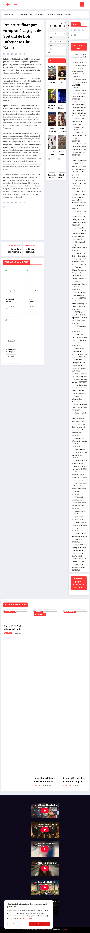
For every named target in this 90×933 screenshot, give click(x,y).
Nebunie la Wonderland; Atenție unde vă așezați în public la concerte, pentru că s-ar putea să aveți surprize (52, 107)
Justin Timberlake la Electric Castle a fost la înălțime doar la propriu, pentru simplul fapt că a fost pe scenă (62, 107)
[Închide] (50, 902)
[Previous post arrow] (4, 248)
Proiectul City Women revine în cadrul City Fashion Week (79, 441)
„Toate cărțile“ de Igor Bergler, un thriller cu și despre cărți (79, 525)
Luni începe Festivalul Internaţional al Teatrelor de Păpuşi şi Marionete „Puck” (32, 250)
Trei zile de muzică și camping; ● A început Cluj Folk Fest (79, 303)
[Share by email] (25, 55)
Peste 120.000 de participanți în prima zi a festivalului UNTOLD (79, 93)
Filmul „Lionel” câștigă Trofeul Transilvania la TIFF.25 (32, 300)
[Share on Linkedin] (21, 55)
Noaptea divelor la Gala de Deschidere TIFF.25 (79, 295)
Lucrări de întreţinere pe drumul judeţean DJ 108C (14, 250)
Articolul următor (31, 245)
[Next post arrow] (41, 248)
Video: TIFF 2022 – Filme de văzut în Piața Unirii (13, 628)
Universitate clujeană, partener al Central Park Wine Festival (44, 780)
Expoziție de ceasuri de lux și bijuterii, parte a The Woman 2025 (52, 153)
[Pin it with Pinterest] (17, 55)
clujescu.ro (10, 4)
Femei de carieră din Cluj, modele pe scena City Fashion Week (52, 84)
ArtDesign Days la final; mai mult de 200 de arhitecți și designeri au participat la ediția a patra (79, 233)
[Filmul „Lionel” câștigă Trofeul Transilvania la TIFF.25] (33, 279)
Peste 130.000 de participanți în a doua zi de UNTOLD (79, 82)
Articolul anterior (15, 245)
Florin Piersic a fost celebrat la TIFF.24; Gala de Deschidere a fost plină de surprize (51, 130)
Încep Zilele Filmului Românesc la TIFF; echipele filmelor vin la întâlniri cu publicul (79, 272)
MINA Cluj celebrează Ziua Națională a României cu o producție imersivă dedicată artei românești (79, 401)
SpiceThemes (63, 929)
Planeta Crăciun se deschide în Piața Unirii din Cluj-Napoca (79, 452)
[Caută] (87, 4)
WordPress (43, 929)
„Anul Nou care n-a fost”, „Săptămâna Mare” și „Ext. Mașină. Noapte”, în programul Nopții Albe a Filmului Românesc (62, 153)
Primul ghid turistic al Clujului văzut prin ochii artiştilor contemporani (74, 780)
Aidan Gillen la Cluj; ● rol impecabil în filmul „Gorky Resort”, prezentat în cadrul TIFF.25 (11, 350)
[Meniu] (82, 4)
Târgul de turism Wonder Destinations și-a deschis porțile (79, 536)
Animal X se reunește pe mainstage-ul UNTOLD (79, 135)
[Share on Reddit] (13, 55)
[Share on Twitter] (9, 55)
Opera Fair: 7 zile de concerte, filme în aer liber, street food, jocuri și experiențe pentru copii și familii (11, 300)
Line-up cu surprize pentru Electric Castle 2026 (79, 284)
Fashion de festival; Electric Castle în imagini (52, 176)
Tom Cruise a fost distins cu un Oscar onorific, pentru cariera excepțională (62, 84)
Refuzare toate (17, 924)
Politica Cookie (27, 918)
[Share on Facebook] (5, 55)
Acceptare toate (39, 924)
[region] (28, 914)
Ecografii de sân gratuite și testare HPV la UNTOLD (79, 183)
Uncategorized (10, 611)
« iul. (49, 52)
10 (51, 38)
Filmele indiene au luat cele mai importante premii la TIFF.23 (62, 176)
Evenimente (38, 611)
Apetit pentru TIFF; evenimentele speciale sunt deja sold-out (62, 130)
